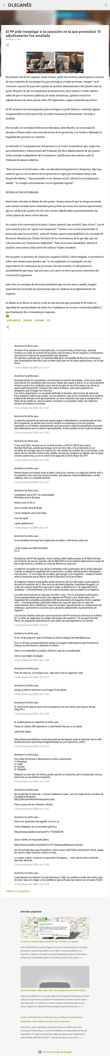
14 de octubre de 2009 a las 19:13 (31, 746)
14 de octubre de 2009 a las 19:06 (31, 713)
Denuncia (27, 320)
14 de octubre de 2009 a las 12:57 (31, 677)
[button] (7, 45)
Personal (39, 320)
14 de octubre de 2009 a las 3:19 (31, 527)
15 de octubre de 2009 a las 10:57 (31, 808)
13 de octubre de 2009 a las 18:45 (31, 460)
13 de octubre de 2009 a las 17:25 (31, 432)
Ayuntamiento (13, 320)
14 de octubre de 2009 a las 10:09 (31, 660)
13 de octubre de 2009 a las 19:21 (31, 482)
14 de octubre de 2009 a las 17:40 (31, 694)
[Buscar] (35, 5)
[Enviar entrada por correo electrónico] (7, 317)
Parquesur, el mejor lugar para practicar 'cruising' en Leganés (49, 941)
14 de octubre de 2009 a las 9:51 (31, 625)
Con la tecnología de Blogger (57, 1052)
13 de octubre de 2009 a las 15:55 (31, 367)
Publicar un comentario (18, 891)
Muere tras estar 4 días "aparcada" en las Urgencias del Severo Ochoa (53, 990)
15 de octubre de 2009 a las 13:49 (31, 884)
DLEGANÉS (20, 4)
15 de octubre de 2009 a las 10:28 (31, 781)
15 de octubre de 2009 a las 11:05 (31, 864)
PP (48, 320)
